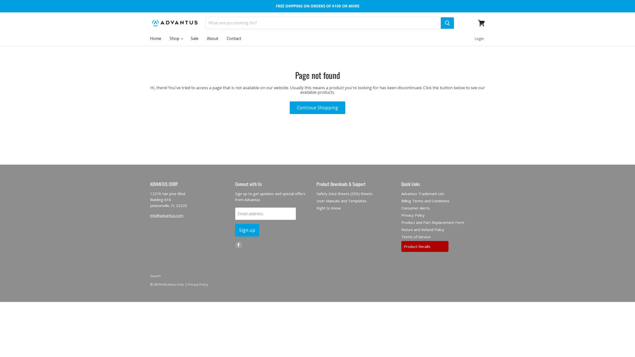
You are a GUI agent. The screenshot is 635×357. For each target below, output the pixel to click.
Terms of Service (416, 236)
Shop (175, 38)
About (212, 38)
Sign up (247, 230)
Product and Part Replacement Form (432, 222)
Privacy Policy (413, 215)
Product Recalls (417, 246)
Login (479, 38)
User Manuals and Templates (342, 200)
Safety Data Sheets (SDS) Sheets (345, 193)
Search (155, 276)
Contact (234, 38)
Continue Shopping (317, 108)
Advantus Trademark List (422, 193)
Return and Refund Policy (422, 229)
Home (155, 38)
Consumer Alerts (415, 208)
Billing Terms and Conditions (425, 200)
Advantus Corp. (173, 284)
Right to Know (329, 208)
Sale (194, 38)
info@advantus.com (166, 215)
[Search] (447, 23)
